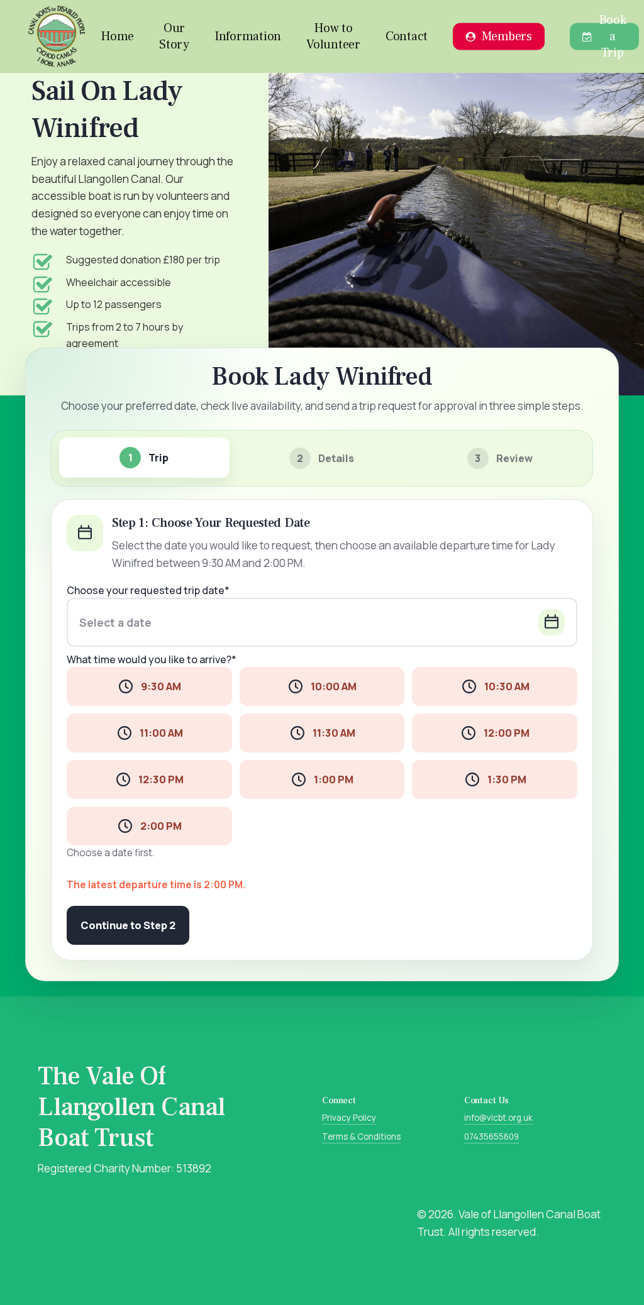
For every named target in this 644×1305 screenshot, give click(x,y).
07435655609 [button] (491, 1136)
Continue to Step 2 (127, 925)
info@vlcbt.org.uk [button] (498, 1117)
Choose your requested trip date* (148, 590)
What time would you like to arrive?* (151, 659)
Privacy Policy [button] (349, 1117)
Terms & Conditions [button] (361, 1136)
